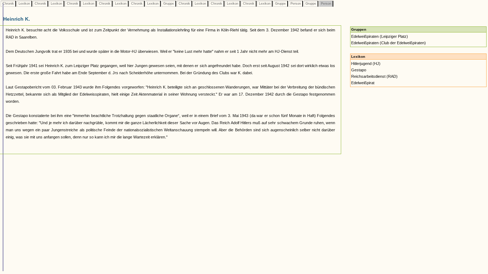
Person (295, 3)
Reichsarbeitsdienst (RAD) (374, 76)
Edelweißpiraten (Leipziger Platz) (379, 36)
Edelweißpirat (362, 83)
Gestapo (358, 70)
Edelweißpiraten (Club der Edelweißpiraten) (388, 43)
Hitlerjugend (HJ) (365, 63)
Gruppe (168, 3)
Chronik (8, 3)
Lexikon (24, 3)
